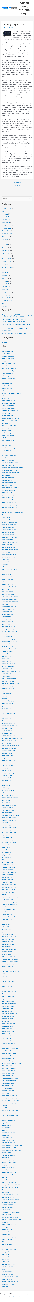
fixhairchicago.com (7, 966)
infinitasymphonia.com (8, 788)
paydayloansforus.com (8, 400)
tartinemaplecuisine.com (9, 845)
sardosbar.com (6, 564)
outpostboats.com (7, 698)
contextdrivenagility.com (9, 820)
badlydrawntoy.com (8, 1028)
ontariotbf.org (6, 413)
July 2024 (5, 239)
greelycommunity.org (8, 795)
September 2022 (7, 300)
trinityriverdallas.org (8, 666)
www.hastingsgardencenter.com (11, 1150)
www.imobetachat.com (8, 1023)
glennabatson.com (7, 755)
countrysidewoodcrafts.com (10, 408)
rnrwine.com (5, 1247)
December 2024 (6, 225)
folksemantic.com (7, 562)
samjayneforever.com (8, 1204)
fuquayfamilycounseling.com (10, 1252)
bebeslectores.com (7, 497)
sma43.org (5, 1105)
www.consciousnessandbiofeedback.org (13, 1145)
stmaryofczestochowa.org (9, 827)
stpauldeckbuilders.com (9, 1080)
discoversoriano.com (8, 721)
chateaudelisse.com (8, 465)
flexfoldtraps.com (7, 1065)
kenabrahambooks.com (9, 775)
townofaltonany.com (8, 892)
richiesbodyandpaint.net (9, 358)
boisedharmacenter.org (8, 686)
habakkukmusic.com (8, 1033)
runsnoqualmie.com (7, 1085)
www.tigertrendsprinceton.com (11, 1048)
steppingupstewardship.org (10, 1115)
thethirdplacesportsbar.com (10, 1162)
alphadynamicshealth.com (9, 1224)
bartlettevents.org (7, 480)
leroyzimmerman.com (8, 1239)
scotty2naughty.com (8, 810)
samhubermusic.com (8, 1284)
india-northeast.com (8, 527)
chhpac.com (5, 1261)
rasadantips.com (7, 383)
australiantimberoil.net (8, 500)
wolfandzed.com (7, 1127)
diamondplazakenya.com (9, 1190)
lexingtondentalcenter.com (9, 631)
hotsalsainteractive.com (9, 368)
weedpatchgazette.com (9, 579)
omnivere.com (6, 381)
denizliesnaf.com (7, 969)
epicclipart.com (6, 438)
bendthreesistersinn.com (9, 907)
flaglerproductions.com (8, 760)
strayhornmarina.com (8, 758)
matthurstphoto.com (8, 1207)
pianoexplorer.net (7, 1152)
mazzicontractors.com (8, 1160)
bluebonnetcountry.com (9, 435)
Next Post (17, 185)
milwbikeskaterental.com (9, 887)
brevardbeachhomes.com (9, 520)
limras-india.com (7, 353)
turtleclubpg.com (7, 929)
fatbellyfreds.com (7, 1170)
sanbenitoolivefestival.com (9, 713)
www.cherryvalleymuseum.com (11, 487)
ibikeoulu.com (6, 822)
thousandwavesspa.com (9, 936)
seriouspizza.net (6, 979)
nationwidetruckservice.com (10, 927)
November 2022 (6, 295)
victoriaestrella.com (7, 934)
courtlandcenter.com (8, 939)
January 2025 (6, 222)
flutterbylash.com (7, 1227)
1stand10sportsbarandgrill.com (11, 601)
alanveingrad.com (7, 877)
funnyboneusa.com (7, 912)
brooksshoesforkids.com (9, 991)
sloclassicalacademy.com (9, 750)
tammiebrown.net (7, 857)
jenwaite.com (6, 1234)
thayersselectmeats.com (9, 994)
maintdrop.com (6, 443)
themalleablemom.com (8, 835)
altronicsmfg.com (7, 388)
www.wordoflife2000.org (9, 554)
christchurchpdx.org (8, 773)
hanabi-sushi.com (7, 1125)
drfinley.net (5, 1242)
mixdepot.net (6, 1135)
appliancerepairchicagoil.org (10, 410)
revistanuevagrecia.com (9, 805)
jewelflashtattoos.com (8, 428)
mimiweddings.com (7, 1274)
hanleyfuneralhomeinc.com (10, 596)
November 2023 (6, 261)
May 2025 (5, 211)
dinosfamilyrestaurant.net (9, 502)
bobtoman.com (6, 445)
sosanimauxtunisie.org (8, 448)
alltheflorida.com (7, 1209)
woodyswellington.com (8, 1167)
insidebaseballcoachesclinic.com (11, 1212)
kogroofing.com (6, 450)
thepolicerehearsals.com (9, 740)
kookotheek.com (7, 458)
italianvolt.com (6, 567)
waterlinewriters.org (8, 1006)
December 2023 (6, 259)
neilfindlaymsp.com (7, 941)
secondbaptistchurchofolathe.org (11, 1257)
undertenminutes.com (8, 378)
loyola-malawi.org (7, 693)
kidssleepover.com (7, 396)
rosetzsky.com (6, 800)
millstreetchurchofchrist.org (10, 1217)
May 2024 (5, 245)
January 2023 (6, 289)
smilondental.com (7, 611)
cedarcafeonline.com (8, 373)
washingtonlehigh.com (8, 1120)
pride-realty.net (6, 1222)
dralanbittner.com (7, 574)
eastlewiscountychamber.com (10, 745)
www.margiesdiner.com (9, 1090)
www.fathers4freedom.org (9, 1051)
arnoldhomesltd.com (8, 534)
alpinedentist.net (7, 453)
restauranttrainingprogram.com (11, 639)
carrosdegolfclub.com (8, 510)
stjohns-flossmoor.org (8, 909)
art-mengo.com (6, 852)
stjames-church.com (8, 807)
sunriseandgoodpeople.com (10, 902)
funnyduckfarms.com (8, 1232)
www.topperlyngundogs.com (10, 1053)
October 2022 (6, 298)
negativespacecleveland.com (10, 897)
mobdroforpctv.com (8, 708)
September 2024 (7, 233)
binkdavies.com (6, 770)
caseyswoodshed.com (8, 964)
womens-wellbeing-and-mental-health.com (14, 649)
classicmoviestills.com (8, 716)
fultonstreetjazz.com (8, 477)
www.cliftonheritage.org (9, 1103)
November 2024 (6, 228)
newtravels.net (6, 398)
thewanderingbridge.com (9, 832)
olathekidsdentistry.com (9, 594)
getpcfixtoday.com (7, 430)
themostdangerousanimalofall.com (12, 738)
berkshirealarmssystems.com (10, 569)
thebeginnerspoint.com (8, 723)
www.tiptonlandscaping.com (10, 1113)
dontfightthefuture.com (9, 532)
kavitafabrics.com (7, 919)
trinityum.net (5, 1157)
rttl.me (4, 1269)
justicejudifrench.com (8, 830)
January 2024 (6, 256)
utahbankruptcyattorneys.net (10, 549)
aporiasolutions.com (8, 996)
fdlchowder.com (6, 1093)
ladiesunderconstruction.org (24, 8)
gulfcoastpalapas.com (8, 1001)
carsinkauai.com (6, 1214)
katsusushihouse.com (8, 793)
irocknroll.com (6, 552)
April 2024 (5, 247)
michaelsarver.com (7, 621)
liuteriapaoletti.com (7, 899)
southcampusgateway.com (10, 462)
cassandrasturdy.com (8, 711)
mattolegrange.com (7, 864)
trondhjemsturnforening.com (10, 1187)
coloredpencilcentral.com (9, 537)
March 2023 (5, 284)
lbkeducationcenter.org (8, 663)
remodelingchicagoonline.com (10, 1108)
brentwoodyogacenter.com (10, 1110)
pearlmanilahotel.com (8, 440)
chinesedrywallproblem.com (10, 904)
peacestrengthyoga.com (9, 1061)
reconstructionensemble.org (10, 917)
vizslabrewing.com (7, 572)
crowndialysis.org (7, 636)
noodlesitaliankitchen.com (9, 420)
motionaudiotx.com (7, 1266)
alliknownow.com (7, 743)
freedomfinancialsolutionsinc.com (11, 1063)
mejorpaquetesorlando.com (10, 599)
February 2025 (6, 219)
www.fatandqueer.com (8, 1073)
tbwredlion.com (6, 1192)
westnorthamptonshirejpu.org (10, 472)
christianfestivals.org (8, 869)
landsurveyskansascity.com (10, 1078)
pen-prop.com (6, 1046)
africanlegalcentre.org (8, 790)
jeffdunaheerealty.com (8, 1058)
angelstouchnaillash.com (9, 606)
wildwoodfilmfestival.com (9, 470)
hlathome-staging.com (8, 626)
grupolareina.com (7, 485)
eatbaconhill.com (7, 391)
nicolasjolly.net (6, 785)
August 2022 (5, 303)
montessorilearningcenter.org (10, 1199)
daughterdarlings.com (8, 363)
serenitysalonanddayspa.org (10, 371)
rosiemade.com (6, 589)
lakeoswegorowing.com (9, 1249)
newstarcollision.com (8, 614)
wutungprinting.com (8, 882)
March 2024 (5, 250)
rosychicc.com (6, 696)
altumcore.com (6, 984)
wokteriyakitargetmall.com (9, 629)
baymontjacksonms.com (9, 889)
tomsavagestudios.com (9, 646)
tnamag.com (5, 989)
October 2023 (6, 264)
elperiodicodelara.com (8, 356)
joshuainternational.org (8, 1041)
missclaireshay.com (7, 351)
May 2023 (5, 278)
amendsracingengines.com (10, 1068)
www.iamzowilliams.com (9, 1147)
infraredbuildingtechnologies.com (11, 505)
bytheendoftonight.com (9, 701)
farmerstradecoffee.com (9, 1016)
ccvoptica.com (6, 1118)
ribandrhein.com (6, 656)
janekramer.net (6, 847)
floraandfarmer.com (7, 515)
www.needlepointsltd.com (9, 1095)
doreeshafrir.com (7, 812)
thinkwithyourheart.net (8, 547)
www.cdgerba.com (7, 1180)
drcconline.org (6, 946)
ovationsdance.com (7, 654)
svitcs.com (5, 976)
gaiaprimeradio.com (7, 855)
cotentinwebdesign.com (9, 490)
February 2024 (6, 253)
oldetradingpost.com (8, 492)
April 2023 (5, 281)
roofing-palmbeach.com (9, 529)
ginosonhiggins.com (7, 879)
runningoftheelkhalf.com (9, 1056)
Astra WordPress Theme (18, 1296)
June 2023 (5, 275)
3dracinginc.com (7, 733)
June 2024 (5, 242)
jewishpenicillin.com (7, 644)
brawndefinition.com (8, 763)
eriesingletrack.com (7, 584)
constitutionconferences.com (10, 971)
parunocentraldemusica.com (10, 1182)
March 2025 (5, 217)
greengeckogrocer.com (8, 624)
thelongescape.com (7, 862)
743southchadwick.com (9, 524)
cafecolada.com (6, 718)
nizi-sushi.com (6, 850)
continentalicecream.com (9, 765)
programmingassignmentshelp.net (12, 393)
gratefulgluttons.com (8, 706)
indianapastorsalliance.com (10, 959)
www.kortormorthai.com (9, 1070)
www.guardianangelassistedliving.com (13, 1185)
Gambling (5, 27)
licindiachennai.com (7, 361)
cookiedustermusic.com (9, 914)
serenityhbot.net (7, 1038)
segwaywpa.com (7, 999)
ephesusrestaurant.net (8, 1165)
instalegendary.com (7, 415)
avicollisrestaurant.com (9, 944)
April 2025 (5, 214)
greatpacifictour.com (8, 932)
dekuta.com (5, 1130)
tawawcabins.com (7, 559)
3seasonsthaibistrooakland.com (11, 671)
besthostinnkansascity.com (10, 1276)
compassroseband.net (8, 981)
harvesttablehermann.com (9, 507)
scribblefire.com (6, 673)
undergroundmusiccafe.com (10, 1281)
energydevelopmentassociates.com (12, 512)
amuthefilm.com (6, 780)
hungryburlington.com (8, 840)
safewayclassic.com (8, 405)
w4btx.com (5, 604)
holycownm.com (7, 924)
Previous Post (17, 182)
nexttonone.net (6, 1036)
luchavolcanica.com (8, 922)
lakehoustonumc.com (8, 1031)
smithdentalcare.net (8, 1279)
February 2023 (6, 286)
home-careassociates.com (9, 678)
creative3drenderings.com (9, 1013)
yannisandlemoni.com (8, 577)
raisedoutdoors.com (8, 544)
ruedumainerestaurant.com (10, 797)
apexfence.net (6, 1286)
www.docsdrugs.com (8, 1088)
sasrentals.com (6, 616)
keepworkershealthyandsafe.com (11, 418)
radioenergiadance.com (9, 455)
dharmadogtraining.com (9, 1264)
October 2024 (6, 231)
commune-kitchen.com (8, 778)
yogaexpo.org (6, 676)
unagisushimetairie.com (9, 425)
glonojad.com (6, 802)
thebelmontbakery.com (8, 403)
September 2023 (7, 267)
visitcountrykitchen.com (9, 872)
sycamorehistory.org (8, 1140)
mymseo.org (5, 1259)
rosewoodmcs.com (7, 1137)
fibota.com (5, 1177)
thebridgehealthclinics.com (10, 1003)
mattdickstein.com (7, 1026)
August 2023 (5, 270)
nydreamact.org (6, 423)
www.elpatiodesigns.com (9, 1172)
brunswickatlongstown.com (10, 842)
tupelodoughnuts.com (8, 591)
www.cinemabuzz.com (8, 1132)
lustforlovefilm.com (7, 783)
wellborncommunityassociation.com (12, 467)
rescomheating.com (8, 1271)
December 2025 (6, 208)
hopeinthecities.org (7, 703)
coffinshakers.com (7, 825)
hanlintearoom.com (7, 1229)
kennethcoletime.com (8, 837)
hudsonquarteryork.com (9, 1175)
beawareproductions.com (9, 817)
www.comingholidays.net (9, 725)
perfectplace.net (7, 668)
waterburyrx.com (7, 951)
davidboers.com (6, 1021)
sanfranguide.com (7, 728)
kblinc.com (5, 582)
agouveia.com (6, 1254)
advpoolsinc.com (7, 954)
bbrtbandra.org (6, 433)
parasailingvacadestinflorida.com (11, 1219)
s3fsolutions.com (7, 517)
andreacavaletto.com (8, 681)
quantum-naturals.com (8, 1197)
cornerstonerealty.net (8, 1142)
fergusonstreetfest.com (9, 1202)
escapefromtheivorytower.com (11, 522)
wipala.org (5, 691)
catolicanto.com (6, 661)
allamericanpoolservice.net (10, 641)
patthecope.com (7, 974)
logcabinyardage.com (8, 1018)
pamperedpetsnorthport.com (10, 586)
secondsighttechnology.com (10, 619)
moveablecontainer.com (9, 482)
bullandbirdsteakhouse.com (10, 1098)
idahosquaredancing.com (9, 557)
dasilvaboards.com (7, 753)
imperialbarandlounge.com (9, 542)
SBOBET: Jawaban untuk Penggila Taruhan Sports (16, 333)
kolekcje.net (5, 658)
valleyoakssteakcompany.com (11, 961)
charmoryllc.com (7, 730)
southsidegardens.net (8, 1155)
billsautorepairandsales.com (10, 1194)
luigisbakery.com (7, 1123)
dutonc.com (5, 860)
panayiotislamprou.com (9, 460)
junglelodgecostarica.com (9, 867)
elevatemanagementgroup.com (11, 1237)
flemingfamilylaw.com (8, 1244)
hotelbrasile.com (7, 475)
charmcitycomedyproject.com (10, 815)
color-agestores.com (8, 688)
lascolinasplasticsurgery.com (10, 1100)
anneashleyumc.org (7, 1075)
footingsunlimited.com (8, 1083)
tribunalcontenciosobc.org (9, 748)
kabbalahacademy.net (8, 609)
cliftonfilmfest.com (7, 539)
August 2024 (5, 236)
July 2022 (5, 306)
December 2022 (6, 292)
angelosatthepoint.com (8, 956)
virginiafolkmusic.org (8, 651)
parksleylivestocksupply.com (10, 683)
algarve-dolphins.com (8, 874)
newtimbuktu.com (7, 386)
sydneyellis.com (6, 634)
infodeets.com (6, 366)
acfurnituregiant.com (8, 376)
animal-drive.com (7, 986)
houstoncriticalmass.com (9, 735)
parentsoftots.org (7, 1011)
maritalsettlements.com (9, 884)
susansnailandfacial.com (9, 1043)
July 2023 (5, 272)
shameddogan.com (7, 1008)
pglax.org (4, 894)
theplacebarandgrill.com (9, 949)
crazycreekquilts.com (8, 768)
